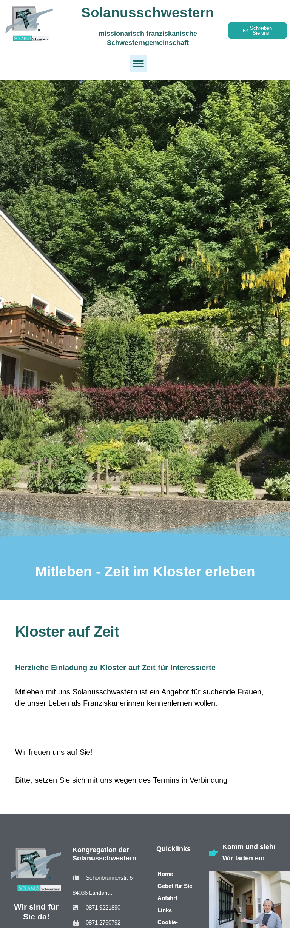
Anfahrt (167, 898)
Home (165, 874)
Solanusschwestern (147, 12)
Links (164, 910)
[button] (139, 63)
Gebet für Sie (174, 886)
